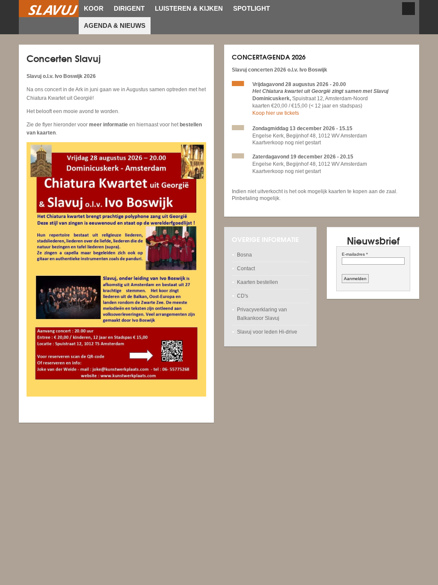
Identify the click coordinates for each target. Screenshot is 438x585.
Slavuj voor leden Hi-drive (267, 332)
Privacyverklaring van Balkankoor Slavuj (262, 314)
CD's (242, 296)
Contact (246, 269)
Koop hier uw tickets (275, 113)
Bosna (244, 255)
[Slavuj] (49, 8)
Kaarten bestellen (257, 282)
